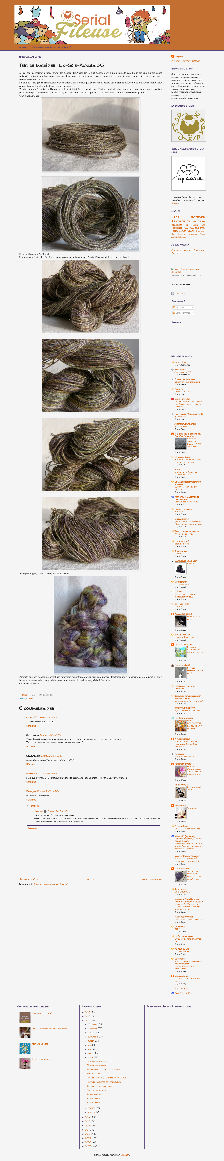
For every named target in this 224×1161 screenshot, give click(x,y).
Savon (174, 203)
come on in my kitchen (193, 617)
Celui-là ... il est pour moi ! (187, 828)
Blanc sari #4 (94, 1094)
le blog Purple (182, 519)
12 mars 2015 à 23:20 (51, 755)
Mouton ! (179, 553)
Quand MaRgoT (182, 665)
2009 (88, 1138)
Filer (31, 698)
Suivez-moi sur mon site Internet (186, 488)
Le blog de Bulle (183, 457)
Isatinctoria (181, 581)
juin (90, 1045)
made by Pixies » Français (187, 856)
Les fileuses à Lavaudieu (186, 501)
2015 (88, 1020)
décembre (93, 1024)
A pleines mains (182, 738)
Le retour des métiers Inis (187, 381)
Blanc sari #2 (94, 1102)
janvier (92, 1112)
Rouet (202, 234)
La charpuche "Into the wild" (189, 701)
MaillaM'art (181, 976)
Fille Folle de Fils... (184, 993)
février (92, 1107)
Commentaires (182, 312)
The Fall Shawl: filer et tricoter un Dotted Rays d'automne (186, 744)
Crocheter (200, 231)
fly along (179, 754)
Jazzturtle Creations (185, 423)
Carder (183, 230)
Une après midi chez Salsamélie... (184, 967)
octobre (92, 1032)
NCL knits (179, 606)
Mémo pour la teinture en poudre (187, 980)
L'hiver (190, 563)
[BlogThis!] (44, 694)
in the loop (180, 469)
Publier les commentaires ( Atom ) (51, 884)
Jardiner (175, 237)
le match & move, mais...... (186, 637)
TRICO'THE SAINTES (185, 708)
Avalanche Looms (183, 613)
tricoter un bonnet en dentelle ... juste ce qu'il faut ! (195, 875)
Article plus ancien (152, 879)
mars (91, 1057)
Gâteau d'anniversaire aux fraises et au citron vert (194, 770)
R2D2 (177, 929)
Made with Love (182, 399)
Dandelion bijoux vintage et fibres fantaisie (188, 697)
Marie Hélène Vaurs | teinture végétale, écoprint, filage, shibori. (188, 838)
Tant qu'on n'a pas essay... (187, 531)
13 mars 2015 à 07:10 (47, 773)
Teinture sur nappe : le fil (100, 1061)
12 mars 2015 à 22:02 (48, 717)
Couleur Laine (181, 826)
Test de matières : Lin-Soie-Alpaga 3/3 (106, 1077)
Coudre (191, 230)
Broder (183, 237)
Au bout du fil (181, 889)
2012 (88, 1125)
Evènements (180, 416)
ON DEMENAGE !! (183, 891)
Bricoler (178, 224)
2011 (87, 1129)
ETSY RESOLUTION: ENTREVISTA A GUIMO (194, 724)
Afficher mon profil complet (185, 60)
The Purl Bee (181, 988)
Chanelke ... (180, 389)
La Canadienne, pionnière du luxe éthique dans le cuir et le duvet (188, 404)
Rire (174, 234)
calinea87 (31, 717)
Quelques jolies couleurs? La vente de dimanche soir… (189, 522)
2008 (88, 1142)
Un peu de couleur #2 (42, 1013)
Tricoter (179, 221)
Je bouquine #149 (183, 372)
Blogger (125, 1154)
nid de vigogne (181, 784)
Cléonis (178, 591)
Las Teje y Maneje (184, 718)
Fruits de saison (95, 1073)
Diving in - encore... (184, 533)
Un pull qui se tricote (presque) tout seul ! (185, 595)
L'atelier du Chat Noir (186, 560)
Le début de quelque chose (99, 1086)
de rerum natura (183, 763)
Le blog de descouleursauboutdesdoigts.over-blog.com (189, 961)
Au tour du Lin (182, 948)
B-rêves (179, 511)
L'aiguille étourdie (184, 509)
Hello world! (181, 426)
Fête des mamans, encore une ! (195, 670)
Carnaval (179, 688)
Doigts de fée (181, 551)
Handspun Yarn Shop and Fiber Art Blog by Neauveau (189, 900)
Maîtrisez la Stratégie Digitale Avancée (186, 473)
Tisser (175, 230)
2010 (88, 1133)
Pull (186, 227)
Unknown (30, 773)
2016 (88, 1016)
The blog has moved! (184, 756)
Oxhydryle (180, 926)
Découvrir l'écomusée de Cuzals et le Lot (195, 650)
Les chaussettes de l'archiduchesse (49, 1028)
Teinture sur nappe (96, 1065)
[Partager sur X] (47, 694)
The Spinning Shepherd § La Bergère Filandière (188, 435)
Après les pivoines (41, 1059)
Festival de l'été (40, 1043)
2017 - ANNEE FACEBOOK (187, 710)
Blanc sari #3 (94, 1098)
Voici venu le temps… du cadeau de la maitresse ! (187, 859)
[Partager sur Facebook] (51, 694)
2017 (88, 1012)
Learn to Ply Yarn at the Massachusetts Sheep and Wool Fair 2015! (188, 907)
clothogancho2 (182, 541)
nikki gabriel (181, 805)
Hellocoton (197, 275)
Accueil (23, 47)
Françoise (31, 791)
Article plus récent (29, 879)
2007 (88, 1146)
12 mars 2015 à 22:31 (50, 735)
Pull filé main (197, 227)
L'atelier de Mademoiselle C (189, 414)
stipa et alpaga (182, 634)
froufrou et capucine (185, 686)
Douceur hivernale (184, 951)
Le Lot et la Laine (183, 644)
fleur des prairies (184, 916)
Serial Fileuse (185, 275)
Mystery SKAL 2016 (194, 788)
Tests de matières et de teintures (104, 1081)
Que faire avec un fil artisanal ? (51, 47)
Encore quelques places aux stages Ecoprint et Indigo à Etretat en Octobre (188, 846)
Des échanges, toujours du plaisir (104, 1069)
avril (91, 1053)
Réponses (34, 805)
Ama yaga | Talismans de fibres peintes (187, 498)
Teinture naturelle (189, 234)
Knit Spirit (180, 369)
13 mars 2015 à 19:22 (58, 811)
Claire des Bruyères (185, 379)
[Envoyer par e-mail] (40, 694)
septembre (93, 1036)
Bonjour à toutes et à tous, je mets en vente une (188, 460)
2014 (88, 1117)
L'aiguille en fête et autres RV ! (188, 940)
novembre (93, 1028)
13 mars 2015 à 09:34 (48, 791)
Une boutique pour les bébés (188, 919)
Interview (192, 808)
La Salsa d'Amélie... (184, 936)
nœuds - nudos (182, 543)
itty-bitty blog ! (182, 604)
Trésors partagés (96, 1090)
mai (90, 1049)
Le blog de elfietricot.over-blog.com (188, 483)
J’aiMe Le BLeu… (182, 391)
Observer (197, 217)
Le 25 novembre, (182, 584)
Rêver (201, 221)
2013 (88, 1121)
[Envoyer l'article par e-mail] (33, 694)
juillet (91, 1040)
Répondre (31, 725)
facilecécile (180, 362)
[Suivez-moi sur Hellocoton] (188, 271)
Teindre (192, 221)
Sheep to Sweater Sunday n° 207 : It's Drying (195, 442)
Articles (179, 307)
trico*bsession (182, 868)
